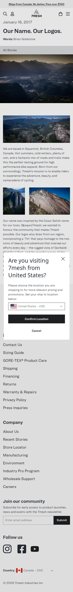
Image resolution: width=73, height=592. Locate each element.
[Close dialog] (63, 259)
